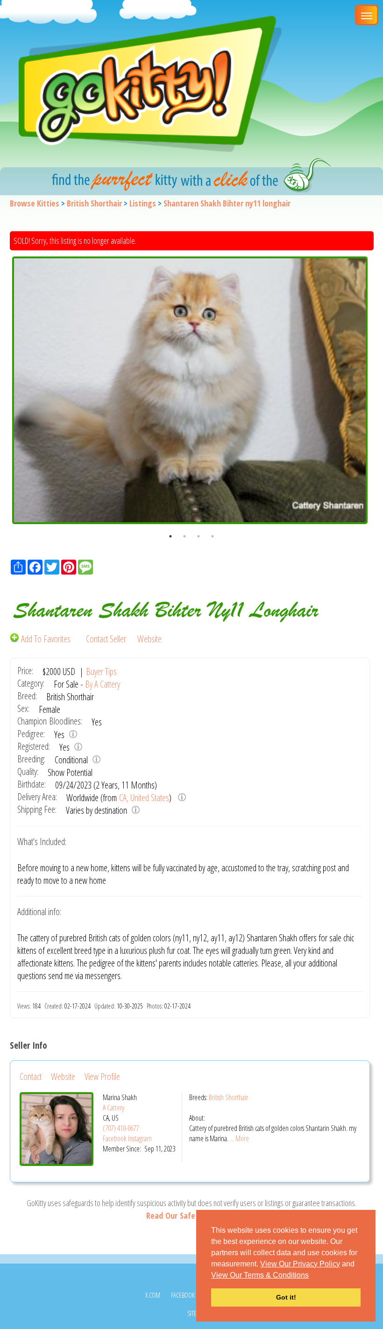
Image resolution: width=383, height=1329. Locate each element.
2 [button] (184, 536)
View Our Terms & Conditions (260, 1275)
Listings (142, 203)
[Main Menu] (366, 15)
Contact (31, 1076)
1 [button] (170, 536)
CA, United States (144, 797)
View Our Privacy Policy (300, 1264)
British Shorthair (94, 203)
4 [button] (212, 536)
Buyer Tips (101, 671)
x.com (152, 1295)
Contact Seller (106, 639)
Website (149, 639)
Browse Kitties (34, 203)
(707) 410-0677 (121, 1128)
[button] (312, 1275)
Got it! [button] (286, 1297)
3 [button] (198, 536)
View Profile (102, 1076)
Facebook (115, 1138)
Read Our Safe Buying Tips (191, 1215)
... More (239, 1138)
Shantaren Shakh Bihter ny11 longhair (227, 203)
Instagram (140, 1138)
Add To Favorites (45, 639)
